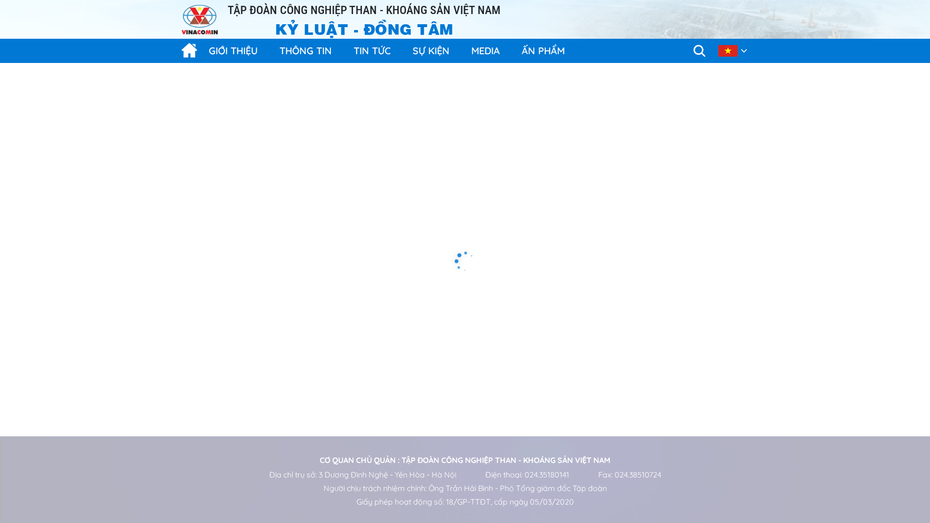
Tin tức (372, 51)
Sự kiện (431, 51)
